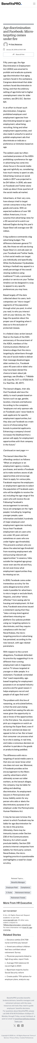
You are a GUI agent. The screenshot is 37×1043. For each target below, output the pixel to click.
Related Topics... (17, 878)
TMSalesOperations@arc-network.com (17, 925)
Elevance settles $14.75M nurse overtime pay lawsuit (16, 941)
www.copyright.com (10, 920)
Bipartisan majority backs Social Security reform (16, 971)
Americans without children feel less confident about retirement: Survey (17, 949)
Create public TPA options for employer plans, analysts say (18, 977)
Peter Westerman (16, 44)
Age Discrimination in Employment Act (16, 65)
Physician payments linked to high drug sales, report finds (18, 957)
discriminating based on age (16, 121)
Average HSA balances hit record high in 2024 (17, 964)
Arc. (14, 1035)
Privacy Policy (14, 1038)
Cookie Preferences (26, 1038)
